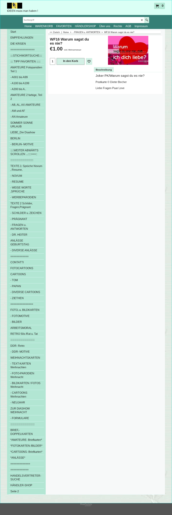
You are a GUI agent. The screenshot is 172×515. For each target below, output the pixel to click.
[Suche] (146, 20)
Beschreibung (104, 69)
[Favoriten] (89, 61)
